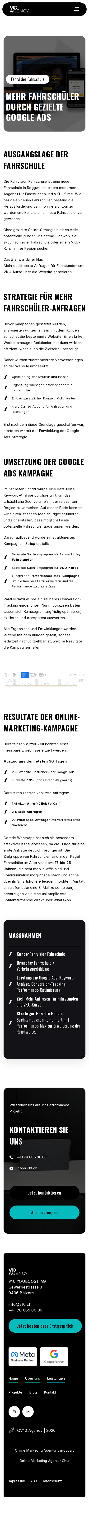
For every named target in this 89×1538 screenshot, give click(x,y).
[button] (76, 9)
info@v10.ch (27, 1168)
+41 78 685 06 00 (32, 1157)
